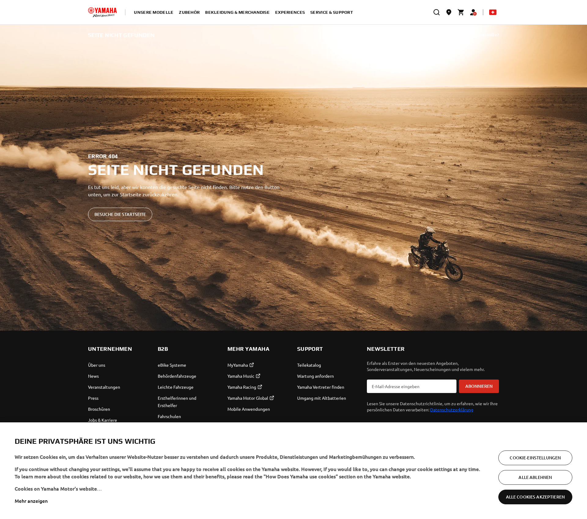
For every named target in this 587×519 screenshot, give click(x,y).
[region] (293, 470)
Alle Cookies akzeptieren (535, 497)
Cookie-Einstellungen (535, 458)
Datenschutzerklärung (451, 409)
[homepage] (102, 12)
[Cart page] (461, 12)
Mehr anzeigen (31, 500)
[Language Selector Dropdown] (493, 12)
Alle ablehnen (535, 477)
